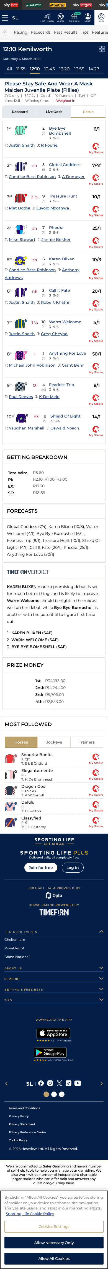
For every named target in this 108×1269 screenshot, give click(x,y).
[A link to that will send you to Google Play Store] (54, 1055)
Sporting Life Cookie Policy (30, 1213)
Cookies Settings (54, 1226)
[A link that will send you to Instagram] (50, 1083)
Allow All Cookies (54, 1258)
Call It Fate (59, 290)
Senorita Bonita (37, 754)
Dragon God (33, 786)
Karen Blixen (62, 258)
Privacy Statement (22, 1124)
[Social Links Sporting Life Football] (62, 1094)
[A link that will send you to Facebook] (41, 1083)
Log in (72, 867)
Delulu (27, 802)
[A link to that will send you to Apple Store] (54, 1035)
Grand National (16, 957)
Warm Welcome (65, 321)
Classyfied (31, 818)
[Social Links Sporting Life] (46, 1094)
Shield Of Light (65, 416)
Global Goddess (64, 164)
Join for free (41, 867)
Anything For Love (67, 353)
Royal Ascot (14, 948)
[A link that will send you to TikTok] (68, 1083)
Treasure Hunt (63, 196)
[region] (54, 1229)
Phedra (56, 227)
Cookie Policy (18, 1140)
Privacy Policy (19, 1116)
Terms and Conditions (24, 1108)
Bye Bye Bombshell (60, 131)
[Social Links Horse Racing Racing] (54, 1094)
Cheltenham (14, 939)
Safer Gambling (56, 1166)
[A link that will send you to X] (59, 1083)
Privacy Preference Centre (27, 1132)
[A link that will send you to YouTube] (77, 1083)
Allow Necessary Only (54, 1242)
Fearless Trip (61, 384)
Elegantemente (37, 770)
